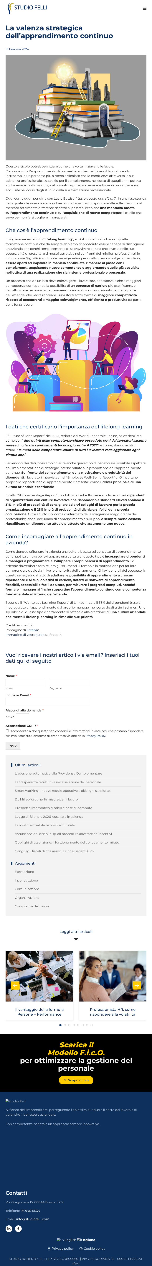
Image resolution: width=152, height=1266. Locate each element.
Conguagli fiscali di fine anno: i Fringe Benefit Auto (54, 851)
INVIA (13, 746)
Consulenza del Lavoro (32, 906)
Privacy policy (63, 1248)
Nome (11, 676)
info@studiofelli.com (32, 1219)
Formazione (24, 872)
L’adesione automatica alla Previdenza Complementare (58, 773)
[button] (144, 8)
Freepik (33, 630)
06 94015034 (30, 1211)
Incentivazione (26, 880)
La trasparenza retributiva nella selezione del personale (58, 782)
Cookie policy (94, 1248)
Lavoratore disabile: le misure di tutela (45, 825)
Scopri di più (78, 1080)
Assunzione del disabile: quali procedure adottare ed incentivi (63, 834)
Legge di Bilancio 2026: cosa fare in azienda (49, 816)
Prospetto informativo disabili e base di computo (53, 808)
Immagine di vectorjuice (25, 635)
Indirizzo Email (18, 695)
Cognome (56, 688)
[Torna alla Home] (29, 8)
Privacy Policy (95, 736)
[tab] (60, 1025)
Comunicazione (27, 889)
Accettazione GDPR (22, 726)
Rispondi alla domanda (25, 710)
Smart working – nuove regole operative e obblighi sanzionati (63, 791)
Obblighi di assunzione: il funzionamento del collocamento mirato (67, 842)
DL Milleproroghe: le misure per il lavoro (46, 799)
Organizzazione (27, 898)
